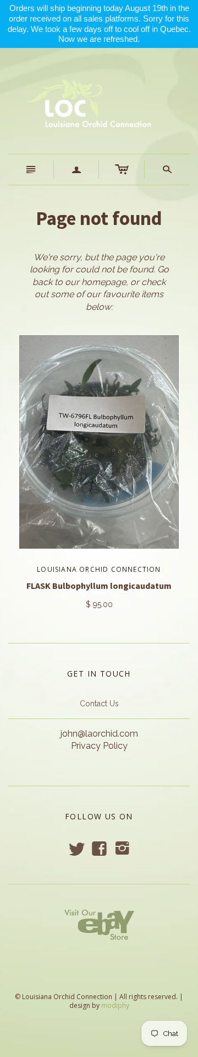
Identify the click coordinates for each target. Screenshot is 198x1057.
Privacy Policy (99, 746)
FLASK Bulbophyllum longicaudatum (99, 585)
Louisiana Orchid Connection (99, 569)
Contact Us (99, 703)
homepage (103, 282)
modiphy (115, 1005)
